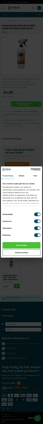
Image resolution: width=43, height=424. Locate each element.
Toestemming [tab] (8, 176)
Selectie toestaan (21, 252)
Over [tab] (35, 176)
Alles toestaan (21, 245)
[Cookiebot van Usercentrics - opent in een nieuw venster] (30, 169)
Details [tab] (21, 176)
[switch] (37, 221)
